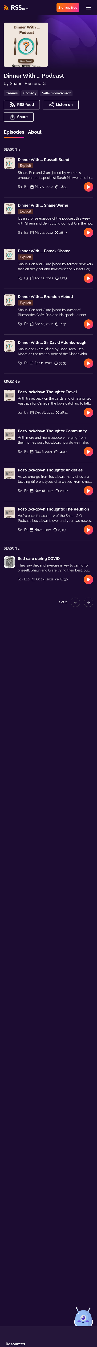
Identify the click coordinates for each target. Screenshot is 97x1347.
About (35, 132)
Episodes (14, 132)
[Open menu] (88, 7)
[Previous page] (75, 602)
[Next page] (88, 602)
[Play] (88, 187)
